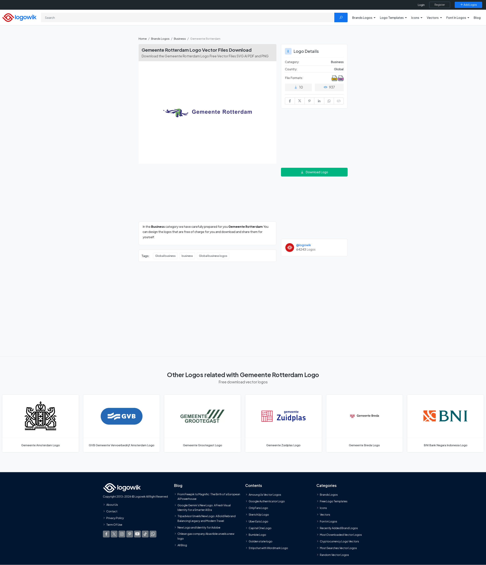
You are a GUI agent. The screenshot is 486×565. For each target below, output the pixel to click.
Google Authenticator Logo (267, 501)
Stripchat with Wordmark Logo (268, 548)
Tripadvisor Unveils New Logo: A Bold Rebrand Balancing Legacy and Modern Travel (207, 518)
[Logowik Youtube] (137, 534)
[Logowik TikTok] (145, 534)
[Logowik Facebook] (106, 534)
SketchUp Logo (259, 514)
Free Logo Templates (333, 501)
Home (143, 38)
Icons (323, 508)
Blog (477, 18)
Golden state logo (260, 541)
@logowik (303, 245)
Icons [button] (415, 18)
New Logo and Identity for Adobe (199, 527)
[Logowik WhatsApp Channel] (153, 534)
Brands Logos (160, 38)
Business (180, 38)
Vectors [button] (433, 18)
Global (339, 69)
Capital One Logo (260, 528)
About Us (112, 504)
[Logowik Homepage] (19, 17)
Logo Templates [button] (392, 18)
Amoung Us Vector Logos (265, 494)
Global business (165, 255)
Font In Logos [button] (456, 18)
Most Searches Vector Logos (338, 548)
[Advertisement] (207, 195)
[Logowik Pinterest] (129, 534)
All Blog (182, 545)
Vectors (325, 514)
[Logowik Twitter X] (114, 534)
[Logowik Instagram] (121, 534)
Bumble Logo (257, 534)
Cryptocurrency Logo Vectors (339, 541)
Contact (111, 511)
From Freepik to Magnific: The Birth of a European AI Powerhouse (209, 496)
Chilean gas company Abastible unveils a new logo (206, 536)
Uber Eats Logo (258, 521)
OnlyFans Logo (258, 508)
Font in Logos (328, 521)
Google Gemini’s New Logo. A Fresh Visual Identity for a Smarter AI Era (204, 507)
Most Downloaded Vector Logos (341, 534)
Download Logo (317, 172)
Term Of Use (114, 524)
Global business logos (213, 255)
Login (421, 4)
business (187, 255)
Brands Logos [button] (362, 18)
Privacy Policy (115, 518)
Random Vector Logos (334, 554)
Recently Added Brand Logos (339, 528)
